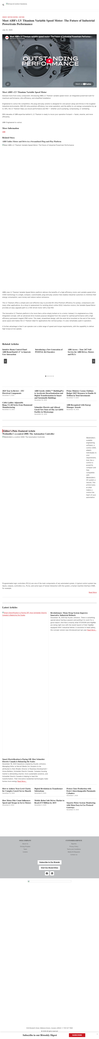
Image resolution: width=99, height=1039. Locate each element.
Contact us (73, 854)
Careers (25, 852)
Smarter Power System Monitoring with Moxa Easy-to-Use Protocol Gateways (81, 805)
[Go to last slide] (5, 361)
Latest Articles (9, 607)
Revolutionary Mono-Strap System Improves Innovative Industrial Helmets (69, 614)
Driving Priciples (25, 846)
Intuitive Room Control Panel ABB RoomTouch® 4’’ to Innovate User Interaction (16, 352)
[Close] (97, 1034)
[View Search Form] (3, 5)
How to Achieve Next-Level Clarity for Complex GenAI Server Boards (17, 789)
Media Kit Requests (74, 852)
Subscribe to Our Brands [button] (49, 862)
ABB (3, 132)
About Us (25, 844)
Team (25, 849)
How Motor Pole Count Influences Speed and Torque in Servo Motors (16, 801)
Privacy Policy (73, 846)
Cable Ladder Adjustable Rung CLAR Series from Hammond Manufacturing (17, 404)
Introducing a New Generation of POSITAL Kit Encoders (49, 350)
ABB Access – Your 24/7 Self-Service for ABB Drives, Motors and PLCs (81, 352)
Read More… (22, 781)
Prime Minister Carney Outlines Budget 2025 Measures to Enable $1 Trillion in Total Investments (81, 393)
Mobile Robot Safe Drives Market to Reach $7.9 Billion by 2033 (49, 801)
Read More (93, 592)
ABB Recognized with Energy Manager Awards (79, 406)
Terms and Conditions (74, 849)
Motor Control (13, 17)
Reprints (73, 844)
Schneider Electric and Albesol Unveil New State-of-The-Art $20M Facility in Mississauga (48, 409)
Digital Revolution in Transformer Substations (48, 789)
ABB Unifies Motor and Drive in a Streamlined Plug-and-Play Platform (31, 141)
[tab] (45, 376)
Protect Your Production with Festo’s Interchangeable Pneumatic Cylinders (81, 790)
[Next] (93, 361)
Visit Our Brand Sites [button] (49, 868)
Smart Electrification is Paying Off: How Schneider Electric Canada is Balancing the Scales (23, 760)
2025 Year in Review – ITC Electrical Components (13, 392)
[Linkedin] (52, 873)
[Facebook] (47, 873)
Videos (4, 17)
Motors (21, 17)
